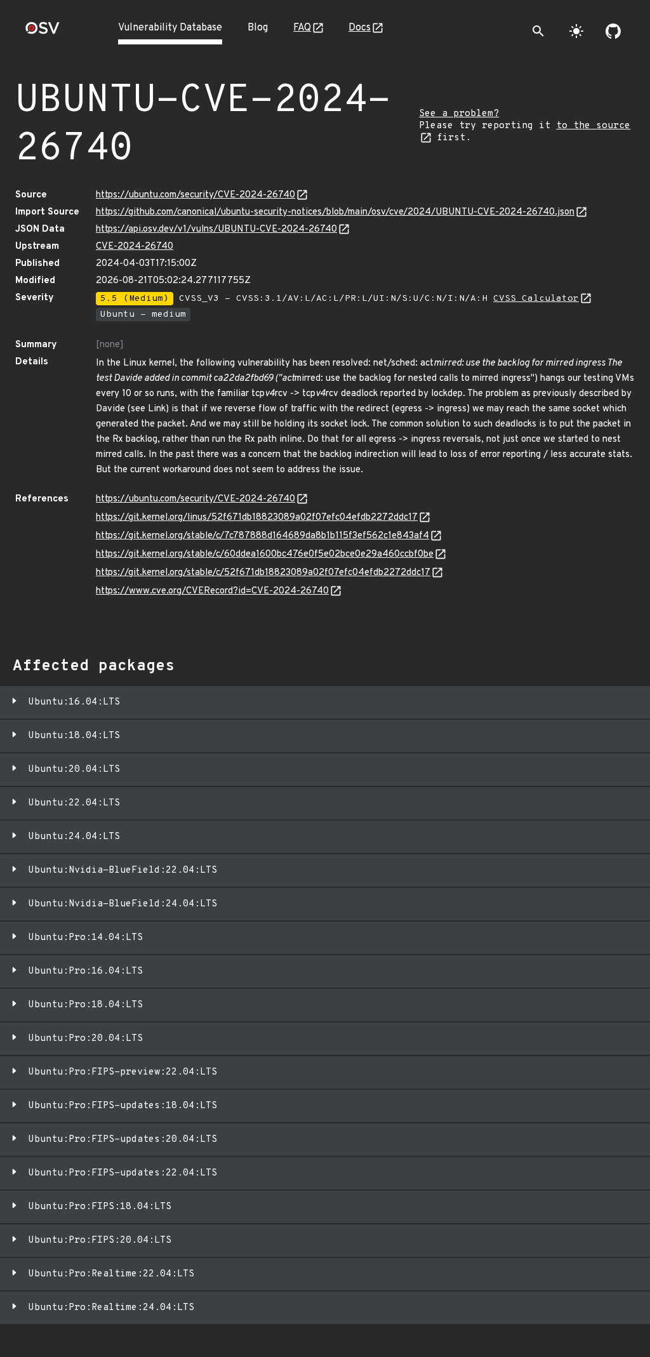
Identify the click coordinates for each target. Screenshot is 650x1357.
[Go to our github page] (613, 31)
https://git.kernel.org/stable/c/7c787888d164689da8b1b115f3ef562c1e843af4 (262, 536)
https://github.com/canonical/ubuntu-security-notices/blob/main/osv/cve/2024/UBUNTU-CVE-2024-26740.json (335, 212)
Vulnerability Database (170, 28)
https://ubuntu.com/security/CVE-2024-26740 (195, 195)
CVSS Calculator (536, 298)
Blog (258, 28)
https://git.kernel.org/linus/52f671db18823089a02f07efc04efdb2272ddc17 (257, 518)
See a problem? (459, 114)
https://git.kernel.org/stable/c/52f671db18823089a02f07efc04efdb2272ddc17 (263, 573)
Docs (359, 28)
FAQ (302, 28)
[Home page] (42, 32)
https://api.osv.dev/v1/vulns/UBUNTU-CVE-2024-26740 (216, 229)
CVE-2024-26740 (134, 247)
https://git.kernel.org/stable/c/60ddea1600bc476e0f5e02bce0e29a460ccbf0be (265, 554)
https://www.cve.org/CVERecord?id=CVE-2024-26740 (212, 591)
